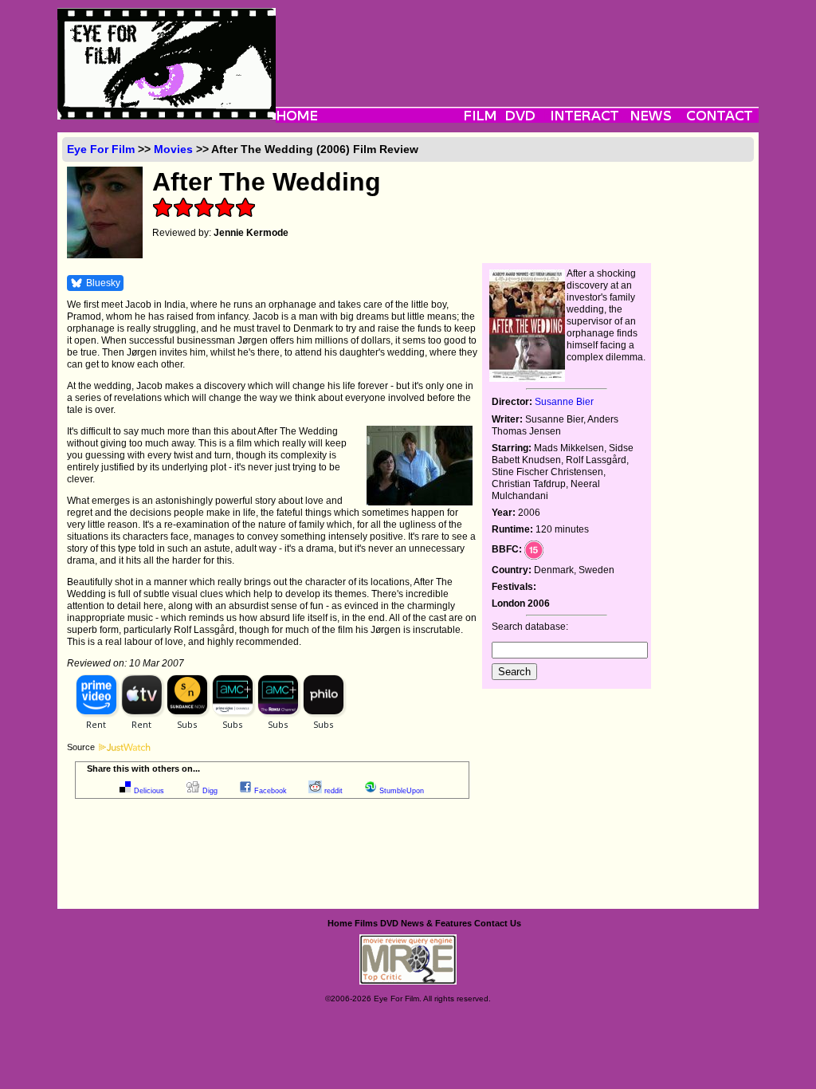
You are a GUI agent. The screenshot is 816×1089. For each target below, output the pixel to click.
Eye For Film (101, 149)
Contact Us (497, 923)
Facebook (270, 791)
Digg (210, 791)
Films (366, 923)
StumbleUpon (401, 791)
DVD (389, 923)
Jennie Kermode (251, 232)
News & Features (436, 923)
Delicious (149, 791)
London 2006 (521, 603)
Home (340, 923)
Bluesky (103, 283)
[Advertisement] (517, 44)
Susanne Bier (564, 401)
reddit (333, 791)
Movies (173, 149)
